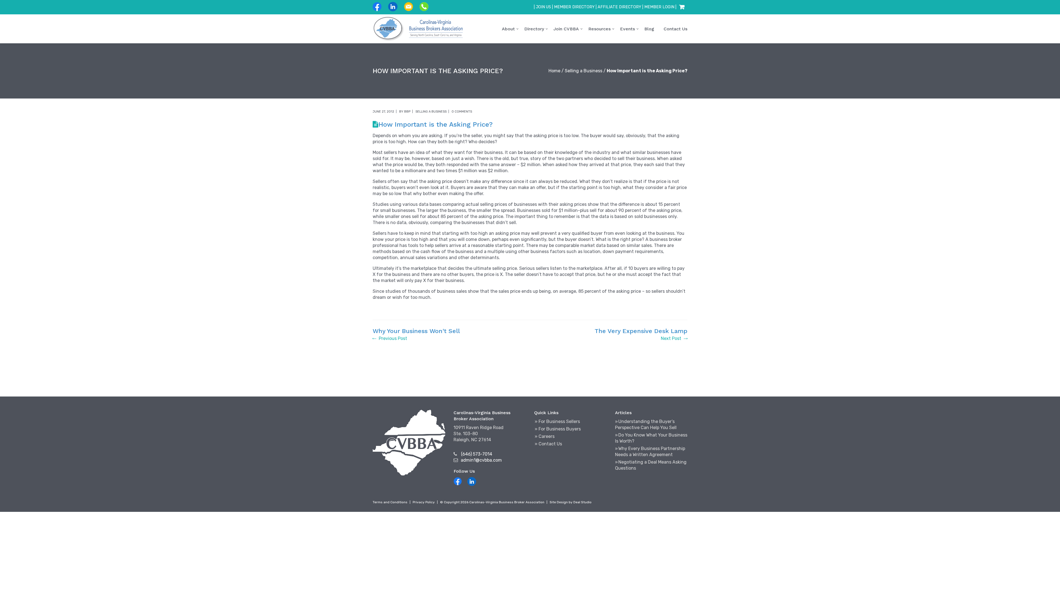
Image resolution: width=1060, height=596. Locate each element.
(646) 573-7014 (476, 454)
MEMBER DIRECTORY (574, 7)
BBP (407, 111)
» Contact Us (548, 443)
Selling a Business (583, 70)
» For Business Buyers (558, 429)
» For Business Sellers (557, 421)
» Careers (545, 436)
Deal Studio (582, 502)
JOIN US (543, 7)
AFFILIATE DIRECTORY (619, 7)
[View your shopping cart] (682, 7)
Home (554, 70)
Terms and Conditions (390, 502)
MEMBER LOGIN (659, 7)
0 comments (462, 111)
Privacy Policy (424, 502)
